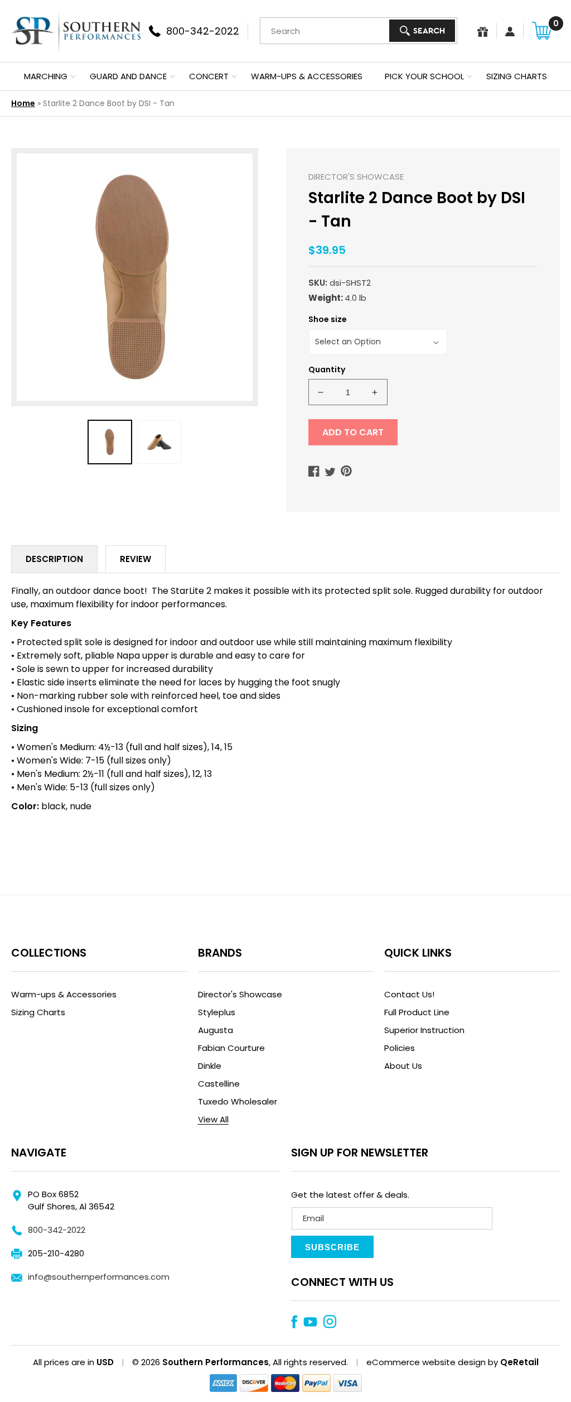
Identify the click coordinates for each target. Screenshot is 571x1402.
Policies (399, 1048)
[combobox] (358, 30)
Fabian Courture (231, 1048)
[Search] (422, 31)
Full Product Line (416, 1012)
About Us (403, 1066)
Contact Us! (409, 994)
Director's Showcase (240, 994)
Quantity (326, 369)
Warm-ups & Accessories (64, 994)
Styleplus (216, 1012)
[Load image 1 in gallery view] (110, 442)
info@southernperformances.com (99, 1277)
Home (23, 103)
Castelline (219, 1083)
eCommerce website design (426, 1362)
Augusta (215, 1030)
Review (135, 559)
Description (54, 559)
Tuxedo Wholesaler (237, 1101)
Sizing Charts (38, 1012)
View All (213, 1119)
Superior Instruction (424, 1030)
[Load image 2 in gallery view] (159, 442)
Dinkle (209, 1066)
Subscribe (332, 1247)
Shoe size (327, 319)
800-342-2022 (56, 1230)
